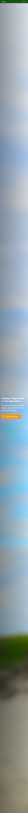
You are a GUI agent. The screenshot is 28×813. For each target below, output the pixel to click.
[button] (25, 1)
